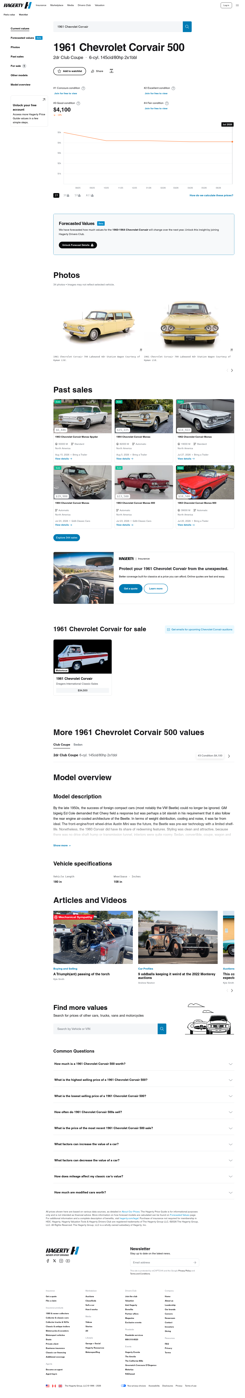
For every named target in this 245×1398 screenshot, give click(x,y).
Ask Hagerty (131, 1305)
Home (167, 1296)
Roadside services (134, 1335)
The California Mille (134, 1361)
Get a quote (131, 588)
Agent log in (51, 1374)
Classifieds (91, 1301)
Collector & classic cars (57, 1318)
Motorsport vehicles (55, 1335)
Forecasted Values (180, 1215)
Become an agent (54, 1369)
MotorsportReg (93, 1352)
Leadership (170, 1305)
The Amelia (130, 1356)
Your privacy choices (136, 1386)
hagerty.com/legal (129, 1218)
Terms (168, 1352)
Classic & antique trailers (58, 1326)
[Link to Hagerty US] (48, 1386)
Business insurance (55, 1348)
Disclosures (167, 1386)
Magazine (129, 1318)
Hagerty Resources (95, 1348)
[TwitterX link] (54, 1260)
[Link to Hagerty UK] (60, 1386)
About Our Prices (131, 1211)
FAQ (167, 1344)
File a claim (51, 1301)
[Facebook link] (47, 1260)
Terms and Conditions (140, 1274)
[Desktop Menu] (237, 5)
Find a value (9, 15)
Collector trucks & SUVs (57, 1322)
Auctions (90, 1296)
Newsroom (170, 1318)
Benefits (129, 1309)
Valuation (129, 1301)
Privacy (168, 1348)
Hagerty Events (132, 1352)
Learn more (155, 588)
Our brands (170, 1309)
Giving (168, 1331)
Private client (52, 1344)
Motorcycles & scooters (57, 1331)
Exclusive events (133, 1322)
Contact (168, 1322)
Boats (49, 1339)
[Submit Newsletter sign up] (194, 1262)
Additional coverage (55, 1357)
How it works (92, 1309)
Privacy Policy (184, 1271)
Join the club (131, 1296)
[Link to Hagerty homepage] (62, 1251)
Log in (226, 5)
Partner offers (131, 1314)
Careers (169, 1314)
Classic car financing (56, 1352)
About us (169, 1301)
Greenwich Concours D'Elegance (140, 1365)
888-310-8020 (131, 1339)
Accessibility (154, 1386)
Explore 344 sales (66, 537)
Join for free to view (65, 93)
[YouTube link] (67, 1260)
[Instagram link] (61, 1260)
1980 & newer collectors (57, 1313)
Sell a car (90, 1305)
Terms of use (190, 1386)
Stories (89, 1326)
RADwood (130, 1374)
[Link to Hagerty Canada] (54, 1386)
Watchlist (23, 15)
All (87, 1331)
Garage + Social (93, 1343)
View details (62, 458)
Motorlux (129, 1369)
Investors (169, 1327)
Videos (89, 1322)
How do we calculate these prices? (211, 195)
